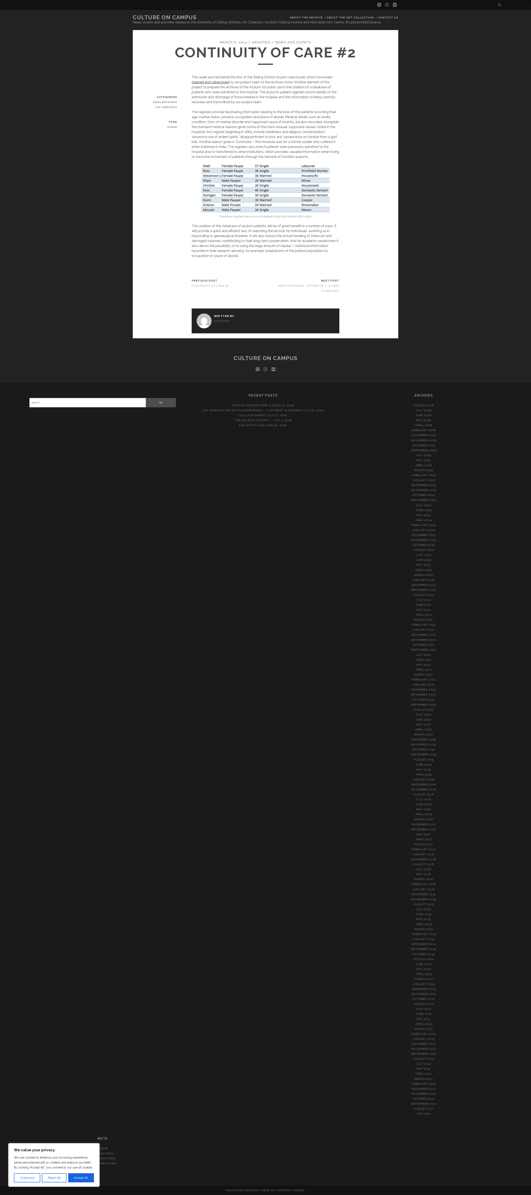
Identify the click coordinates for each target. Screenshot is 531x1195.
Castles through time (250, 405)
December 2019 (424, 739)
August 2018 (423, 794)
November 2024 (423, 490)
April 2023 (423, 570)
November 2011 (423, 1093)
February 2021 (424, 679)
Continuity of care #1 (210, 285)
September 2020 (424, 704)
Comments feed (103, 1158)
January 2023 (424, 580)
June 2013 (423, 1013)
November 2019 (423, 744)
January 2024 (423, 530)
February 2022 (424, 624)
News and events (293, 42)
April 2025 (423, 465)
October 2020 (423, 699)
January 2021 (424, 684)
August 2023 (424, 550)
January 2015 (424, 939)
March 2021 (423, 674)
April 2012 (423, 1073)
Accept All (81, 1177)
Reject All (54, 1177)
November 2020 (423, 694)
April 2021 (423, 669)
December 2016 (423, 859)
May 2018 (423, 809)
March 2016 (423, 879)
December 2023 (424, 535)
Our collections (166, 107)
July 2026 (423, 410)
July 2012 (423, 1063)
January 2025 (424, 480)
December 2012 (424, 1043)
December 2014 (424, 944)
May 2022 (424, 609)
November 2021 (423, 639)
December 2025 (424, 435)
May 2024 (423, 515)
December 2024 (423, 485)
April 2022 (423, 614)
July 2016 (423, 869)
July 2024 (423, 505)
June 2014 (423, 964)
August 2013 (424, 1003)
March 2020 (423, 734)
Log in (103, 1148)
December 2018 (423, 784)
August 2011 (424, 1108)
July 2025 (423, 455)
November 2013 (423, 993)
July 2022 (423, 599)
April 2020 (423, 729)
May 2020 (423, 724)
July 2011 (423, 1113)
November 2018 (423, 789)
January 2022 (424, 629)
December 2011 (424, 1088)
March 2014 (423, 979)
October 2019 (424, 749)
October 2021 (424, 644)
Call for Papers (252, 415)
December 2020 (423, 689)
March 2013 (423, 1029)
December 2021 (424, 634)
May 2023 (424, 564)
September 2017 (423, 829)
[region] (54, 1165)
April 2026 (423, 425)
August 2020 (423, 709)
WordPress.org (102, 1163)
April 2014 (423, 974)
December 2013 (424, 989)
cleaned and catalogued (210, 82)
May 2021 (424, 664)
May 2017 (424, 834)
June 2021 (423, 659)
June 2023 (423, 559)
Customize (27, 1177)
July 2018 (423, 799)
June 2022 (423, 604)
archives (261, 42)
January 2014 (424, 984)
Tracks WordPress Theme (248, 1190)
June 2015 (423, 914)
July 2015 (423, 909)
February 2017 (424, 849)
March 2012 (423, 1078)
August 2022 (424, 594)
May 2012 (424, 1068)
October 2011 (424, 1098)
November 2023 (423, 540)
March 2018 (423, 819)
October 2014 (424, 954)
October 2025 (424, 445)
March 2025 (423, 470)
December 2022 (424, 585)
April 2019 (423, 774)
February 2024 (423, 525)
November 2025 (423, 440)
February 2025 (424, 475)
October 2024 (424, 495)
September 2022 (424, 589)
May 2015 (424, 919)
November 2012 (423, 1048)
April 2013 (423, 1024)
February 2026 (423, 430)
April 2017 (423, 839)
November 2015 (423, 899)
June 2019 (423, 764)
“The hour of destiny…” (253, 420)
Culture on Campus (165, 17)
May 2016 (423, 874)
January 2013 (424, 1038)
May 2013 (424, 1019)
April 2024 (423, 520)
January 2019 (424, 779)
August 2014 (424, 959)
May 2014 (424, 969)
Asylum (172, 126)
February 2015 (424, 934)
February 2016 (423, 884)
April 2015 (423, 924)
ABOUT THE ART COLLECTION (350, 17)
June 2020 (423, 719)
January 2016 (423, 889)
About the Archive (306, 17)
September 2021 (423, 649)
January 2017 (424, 854)
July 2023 (423, 554)
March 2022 (423, 619)
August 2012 (424, 1058)
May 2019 (424, 769)
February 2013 (424, 1033)
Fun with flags (252, 425)
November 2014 (423, 949)
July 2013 (423, 1008)
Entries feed (102, 1153)
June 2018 (424, 804)
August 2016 (423, 864)
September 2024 (424, 500)
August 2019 (424, 759)
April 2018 (423, 814)
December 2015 (424, 894)
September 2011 (423, 1103)
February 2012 (424, 1083)
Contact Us (388, 17)
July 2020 (423, 714)
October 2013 (424, 998)
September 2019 (424, 754)
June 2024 (424, 510)
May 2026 (423, 420)
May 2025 (424, 460)
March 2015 (423, 929)
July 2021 (423, 654)
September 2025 (424, 450)
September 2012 (423, 1053)
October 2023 (424, 545)
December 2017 (424, 824)
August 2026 (423, 405)
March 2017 (423, 844)
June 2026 (423, 415)
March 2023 (423, 575)
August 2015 (424, 904)
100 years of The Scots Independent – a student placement (252, 410)
